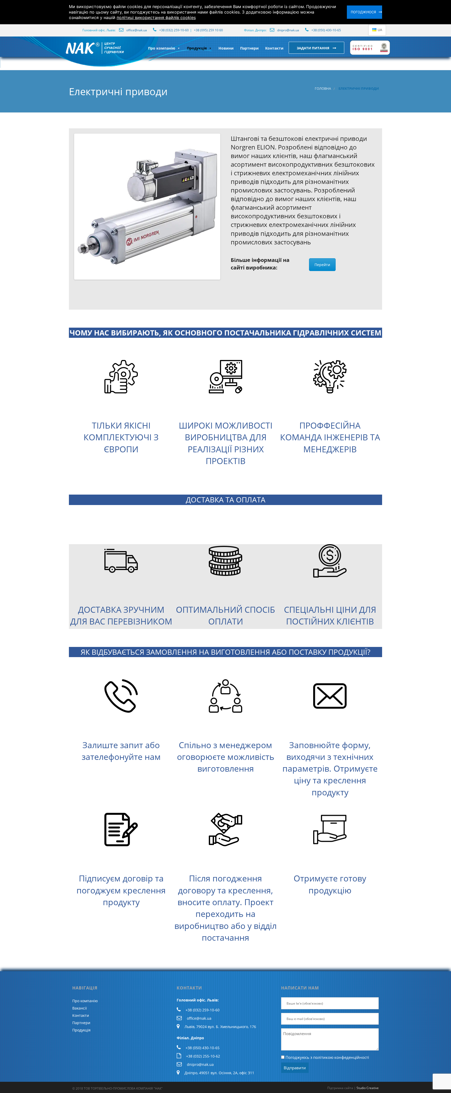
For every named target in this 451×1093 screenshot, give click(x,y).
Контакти (274, 48)
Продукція (197, 48)
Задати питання (313, 48)
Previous (67, 206)
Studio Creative (368, 1088)
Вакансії (79, 1008)
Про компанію (161, 48)
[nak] (64, 52)
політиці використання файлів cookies (156, 17)
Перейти (322, 264)
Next (227, 206)
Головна (323, 88)
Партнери (249, 48)
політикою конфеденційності (341, 1057)
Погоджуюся (363, 12)
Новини (226, 48)
